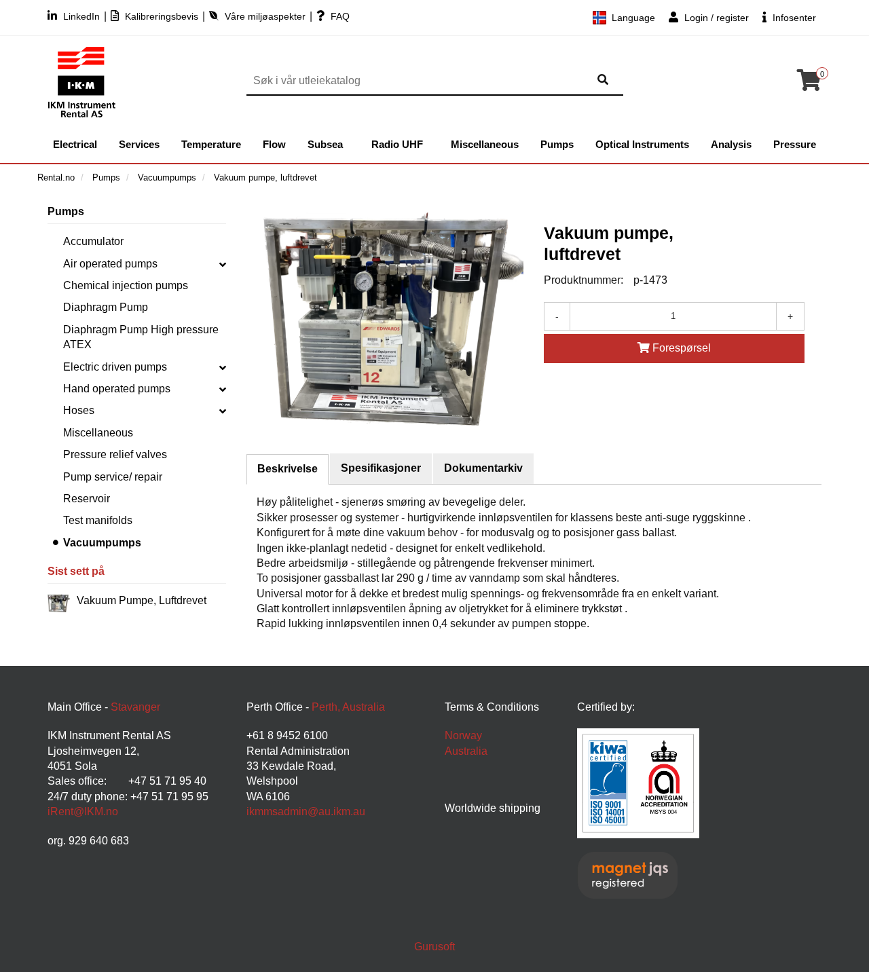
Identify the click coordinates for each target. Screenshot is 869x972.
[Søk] (602, 80)
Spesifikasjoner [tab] (381, 468)
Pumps (557, 144)
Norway (463, 735)
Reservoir (86, 498)
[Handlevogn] (809, 84)
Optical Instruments (642, 144)
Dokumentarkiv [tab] (483, 468)
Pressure (794, 144)
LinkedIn (81, 16)
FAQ (339, 16)
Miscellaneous (485, 144)
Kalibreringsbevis (161, 16)
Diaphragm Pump (105, 307)
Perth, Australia (348, 707)
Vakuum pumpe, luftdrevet (141, 600)
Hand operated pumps (116, 388)
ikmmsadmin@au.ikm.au (305, 811)
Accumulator (93, 241)
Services (139, 144)
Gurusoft (434, 946)
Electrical (75, 144)
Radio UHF (397, 144)
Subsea (325, 144)
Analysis (731, 144)
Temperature (211, 144)
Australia (466, 751)
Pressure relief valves (115, 454)
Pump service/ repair (112, 477)
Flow (274, 144)
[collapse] (222, 264)
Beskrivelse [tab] (287, 468)
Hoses (78, 410)
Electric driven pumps (115, 367)
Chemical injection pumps (125, 285)
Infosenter (793, 17)
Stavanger (135, 707)
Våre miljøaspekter (265, 16)
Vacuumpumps (102, 542)
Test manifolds (97, 520)
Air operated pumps (110, 263)
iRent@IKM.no (83, 811)
